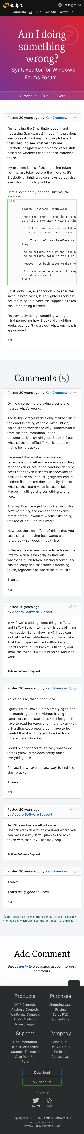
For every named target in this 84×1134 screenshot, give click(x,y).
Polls (25, 1061)
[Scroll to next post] (75, 118)
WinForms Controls (25, 1014)
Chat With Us (25, 1056)
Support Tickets (24, 1052)
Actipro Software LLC (57, 1118)
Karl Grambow (56, 118)
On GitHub (59, 1047)
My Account (42, 1082)
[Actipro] (13, 5)
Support (25, 1033)
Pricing (60, 1009)
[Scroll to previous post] (70, 393)
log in (23, 966)
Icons (19, 1024)
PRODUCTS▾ (18, 11)
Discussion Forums (25, 1047)
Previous (29, 96)
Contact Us (60, 1056)
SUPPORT (50, 11)
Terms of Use (52, 1125)
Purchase (60, 996)
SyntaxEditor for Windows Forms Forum (43, 73)
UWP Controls (25, 1019)
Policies (60, 1052)
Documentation (25, 1042)
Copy (71, 203)
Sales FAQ (60, 1014)
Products (25, 996)
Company (60, 1033)
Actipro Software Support (32, 612)
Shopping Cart (60, 1005)
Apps (31, 1024)
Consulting (60, 1019)
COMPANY (66, 11)
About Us (60, 1042)
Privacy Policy (32, 1125)
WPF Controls (25, 1005)
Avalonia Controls (25, 1009)
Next (61, 96)
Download (42, 1072)
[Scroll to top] (74, 983)
